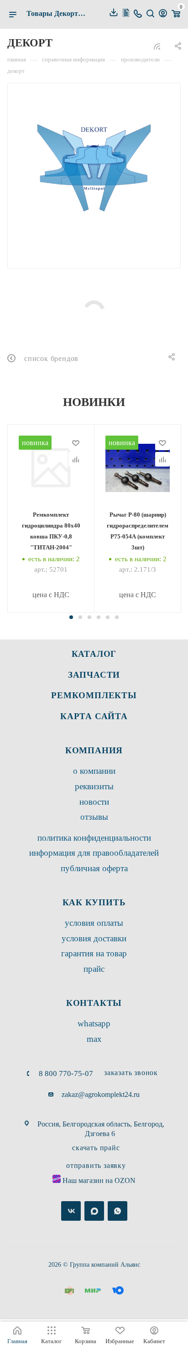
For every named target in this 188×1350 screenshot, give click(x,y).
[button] (71, 617)
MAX (94, 1039)
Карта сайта (94, 716)
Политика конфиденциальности (94, 837)
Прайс (94, 969)
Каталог (94, 654)
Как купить (94, 902)
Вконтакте (71, 1211)
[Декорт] (94, 169)
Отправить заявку (96, 1165)
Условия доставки (94, 938)
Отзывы (94, 817)
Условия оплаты (94, 923)
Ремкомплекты (94, 695)
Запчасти (94, 675)
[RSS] (157, 46)
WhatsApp (94, 1023)
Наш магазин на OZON (99, 1180)
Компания (94, 750)
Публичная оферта (94, 868)
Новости (94, 802)
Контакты (94, 1003)
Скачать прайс (96, 1148)
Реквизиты (94, 786)
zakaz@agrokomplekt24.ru (101, 1094)
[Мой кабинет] (163, 14)
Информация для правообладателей (94, 853)
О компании (94, 771)
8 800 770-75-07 (66, 1073)
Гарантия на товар (94, 953)
